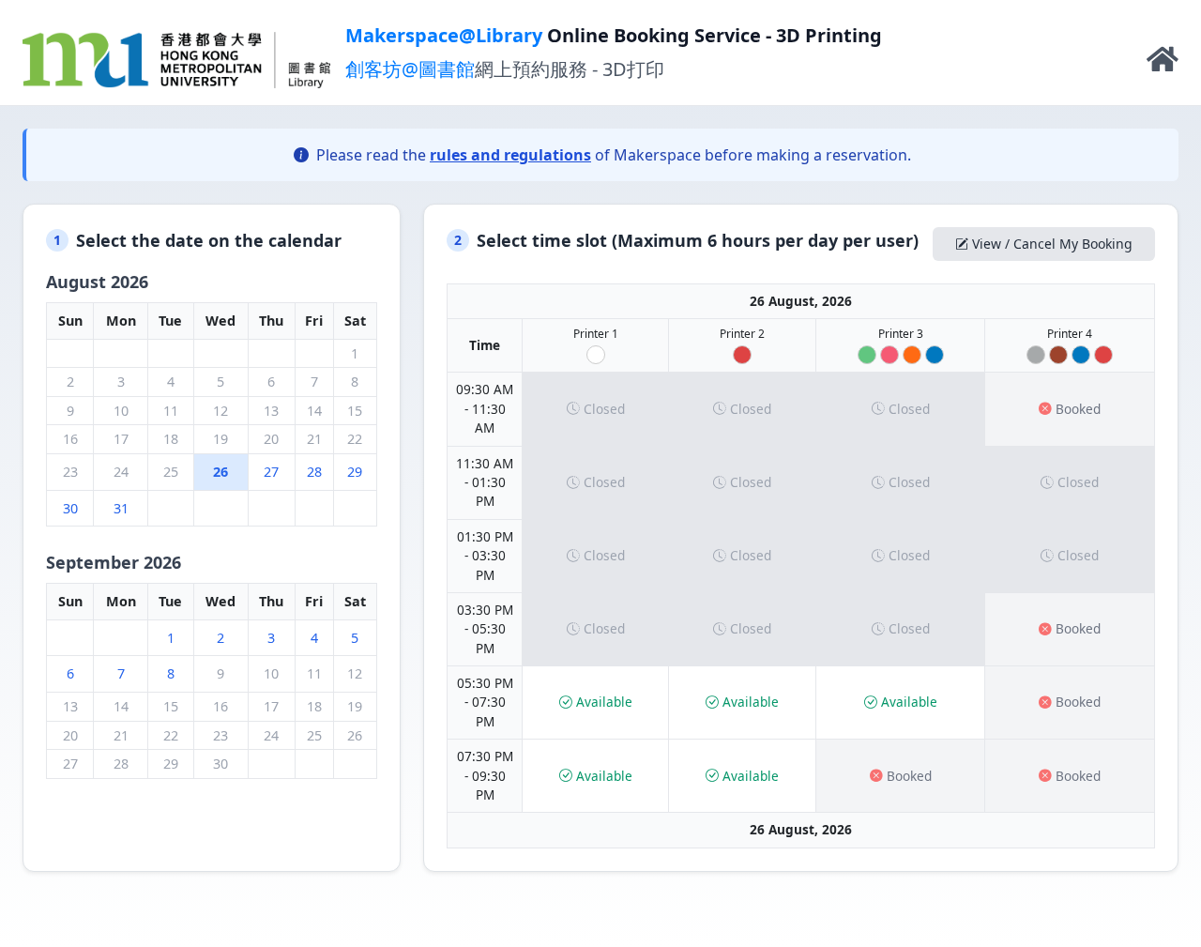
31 (121, 508)
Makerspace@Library (443, 35)
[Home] (1162, 63)
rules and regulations (510, 155)
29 (354, 472)
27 (271, 472)
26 (220, 472)
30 (70, 508)
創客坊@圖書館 (410, 69)
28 (314, 472)
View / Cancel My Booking (1052, 243)
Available (604, 701)
